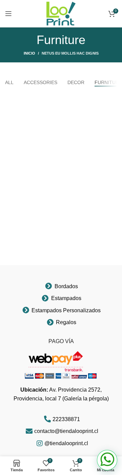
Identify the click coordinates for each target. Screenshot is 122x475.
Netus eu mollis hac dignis (70, 53)
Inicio (29, 53)
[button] (107, 460)
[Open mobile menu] (8, 13)
